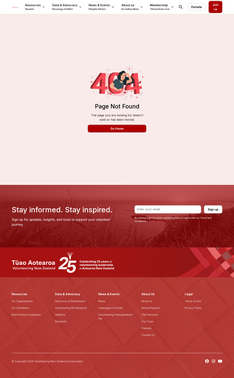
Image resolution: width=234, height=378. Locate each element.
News (101, 301)
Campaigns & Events (110, 307)
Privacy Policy (193, 307)
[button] (35, 7)
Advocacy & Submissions (70, 301)
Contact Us (148, 334)
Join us (215, 7)
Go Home (117, 128)
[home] (15, 7)
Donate (196, 7)
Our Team (147, 321)
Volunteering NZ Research (71, 307)
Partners (146, 328)
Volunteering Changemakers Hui (115, 316)
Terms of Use (193, 301)
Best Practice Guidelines (26, 314)
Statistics (60, 314)
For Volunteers (20, 307)
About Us (146, 301)
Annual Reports (150, 307)
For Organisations (22, 301)
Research (61, 321)
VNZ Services (149, 314)
